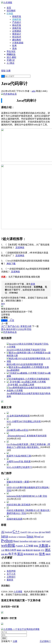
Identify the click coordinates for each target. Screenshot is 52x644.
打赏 (11, 320)
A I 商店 (10, 63)
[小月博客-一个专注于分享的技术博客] (20, 629)
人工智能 (28, 545)
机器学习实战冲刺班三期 (19, 456)
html (43, 532)
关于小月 (11, 574)
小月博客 (17, 591)
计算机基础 (17, 42)
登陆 (3, 70)
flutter (36, 532)
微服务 (19, 550)
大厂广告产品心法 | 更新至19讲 (16, 326)
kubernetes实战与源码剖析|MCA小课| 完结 (27, 496)
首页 (9, 8)
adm (33, 91)
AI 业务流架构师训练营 (18, 416)
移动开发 (16, 25)
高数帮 (47, 554)
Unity (39, 541)
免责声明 (11, 571)
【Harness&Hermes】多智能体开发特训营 (27, 436)
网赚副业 (11, 54)
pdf (42, 537)
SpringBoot (24, 541)
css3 (32, 532)
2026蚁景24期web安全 (17, 430)
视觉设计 (16, 34)
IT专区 (10, 13)
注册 (8, 70)
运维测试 (16, 31)
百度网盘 (19, 247)
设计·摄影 (11, 57)
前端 (36, 546)
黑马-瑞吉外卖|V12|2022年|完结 (16, 329)
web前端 (8, 545)
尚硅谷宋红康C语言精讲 (18, 504)
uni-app (33, 541)
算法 (20, 554)
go (40, 532)
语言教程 (11, 10)
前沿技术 (16, 37)
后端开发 (16, 19)
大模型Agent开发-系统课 (19, 461)
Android (8, 532)
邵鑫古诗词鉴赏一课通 (18, 482)
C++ (16, 531)
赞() (4, 320)
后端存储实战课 (14, 519)
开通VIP (11, 60)
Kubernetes (22, 537)
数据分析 (29, 550)
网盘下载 (11, 263)
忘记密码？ (45, 641)
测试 (47, 549)
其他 (14, 48)
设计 (37, 554)
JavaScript (12, 537)
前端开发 (16, 16)
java (3, 303)
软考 (14, 45)
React (16, 541)
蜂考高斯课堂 (29, 554)
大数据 (43, 545)
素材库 (10, 580)
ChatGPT (23, 532)
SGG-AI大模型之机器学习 (19, 467)
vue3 (48, 541)
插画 (23, 550)
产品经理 (19, 546)
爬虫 (6, 554)
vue (43, 541)
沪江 (42, 550)
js (17, 537)
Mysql (37, 536)
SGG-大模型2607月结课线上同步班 (24, 421)
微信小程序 (10, 550)
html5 (47, 532)
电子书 (12, 553)
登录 (33, 284)
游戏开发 (16, 28)
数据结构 (37, 550)
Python (7, 540)
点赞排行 (11, 577)
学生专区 (11, 51)
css (29, 532)
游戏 (2, 554)
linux (30, 536)
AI (2, 531)
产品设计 (16, 22)
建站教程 (16, 40)
